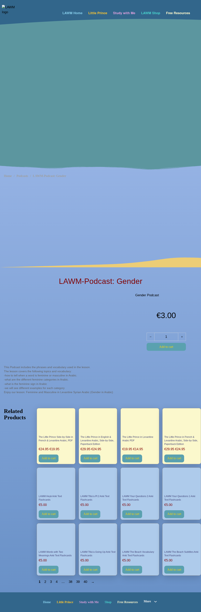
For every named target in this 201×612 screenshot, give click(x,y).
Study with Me (124, 12)
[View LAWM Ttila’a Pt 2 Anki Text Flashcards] (97, 481)
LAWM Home (72, 12)
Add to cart (49, 458)
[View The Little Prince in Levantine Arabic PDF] (139, 422)
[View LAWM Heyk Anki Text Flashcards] (56, 481)
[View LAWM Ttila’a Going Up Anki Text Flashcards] (97, 537)
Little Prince (97, 12)
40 (85, 582)
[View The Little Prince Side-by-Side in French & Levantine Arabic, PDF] (56, 422)
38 (70, 582)
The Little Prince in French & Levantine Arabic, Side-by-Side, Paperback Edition (181, 441)
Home (8, 176)
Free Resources (178, 12)
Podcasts (22, 176)
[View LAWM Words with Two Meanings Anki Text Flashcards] (56, 537)
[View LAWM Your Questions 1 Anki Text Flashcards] (181, 481)
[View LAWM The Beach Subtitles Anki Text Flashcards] (181, 537)
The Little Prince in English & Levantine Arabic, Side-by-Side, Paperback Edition (97, 441)
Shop (108, 602)
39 (78, 582)
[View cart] (196, 12)
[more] (155, 601)
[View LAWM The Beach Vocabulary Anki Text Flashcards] (139, 537)
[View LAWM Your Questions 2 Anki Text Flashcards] (139, 481)
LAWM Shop (150, 12)
